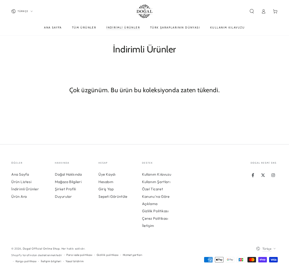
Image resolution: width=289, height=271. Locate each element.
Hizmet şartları (132, 255)
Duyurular (63, 196)
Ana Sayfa (20, 174)
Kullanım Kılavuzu (156, 174)
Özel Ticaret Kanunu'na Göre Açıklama (156, 196)
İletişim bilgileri (51, 261)
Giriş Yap (106, 189)
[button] (252, 11)
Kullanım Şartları (156, 181)
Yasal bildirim (74, 261)
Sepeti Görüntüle (113, 196)
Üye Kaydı (106, 174)
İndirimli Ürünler (25, 189)
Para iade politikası (79, 255)
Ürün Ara (19, 196)
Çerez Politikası (155, 218)
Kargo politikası (26, 261)
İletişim (148, 225)
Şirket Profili (65, 189)
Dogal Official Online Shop (41, 248)
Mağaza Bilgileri (68, 181)
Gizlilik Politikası (155, 211)
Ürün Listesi (21, 181)
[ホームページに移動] (144, 11)
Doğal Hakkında (68, 174)
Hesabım (105, 181)
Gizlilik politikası (108, 255)
